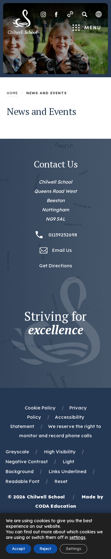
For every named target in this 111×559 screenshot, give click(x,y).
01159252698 (62, 235)
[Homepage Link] (22, 32)
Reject (45, 548)
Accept (18, 548)
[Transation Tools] (98, 14)
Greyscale (17, 452)
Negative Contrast (27, 461)
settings (77, 537)
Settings (73, 548)
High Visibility (60, 452)
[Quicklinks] (70, 14)
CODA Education (55, 506)
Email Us (62, 250)
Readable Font (22, 481)
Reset (61, 481)
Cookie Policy (40, 408)
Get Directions (55, 266)
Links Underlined (67, 471)
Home (12, 93)
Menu (86, 28)
